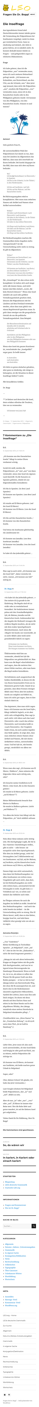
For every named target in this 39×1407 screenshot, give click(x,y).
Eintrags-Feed (11, 1300)
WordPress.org (11, 1305)
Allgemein (29, 421)
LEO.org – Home (9, 1315)
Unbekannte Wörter (13, 1273)
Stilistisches (10, 1265)
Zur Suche (7, 1326)
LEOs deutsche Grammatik (16, 1185)
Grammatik (7, 423)
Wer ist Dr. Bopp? (12, 1208)
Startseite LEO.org (12, 1188)
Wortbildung (10, 1276)
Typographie (10, 1268)
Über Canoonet (11, 1271)
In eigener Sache (12, 1253)
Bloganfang (10, 1182)
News (7, 1259)
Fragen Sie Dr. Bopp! (16, 14)
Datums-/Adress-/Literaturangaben (20, 1247)
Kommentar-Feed (12, 1303)
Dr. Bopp (6, 421)
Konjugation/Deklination (15, 1256)
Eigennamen (17, 423)
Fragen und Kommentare (15, 1205)
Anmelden (9, 1297)
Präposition (26, 423)
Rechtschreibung (12, 1262)
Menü (32, 14)
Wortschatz (10, 1279)
